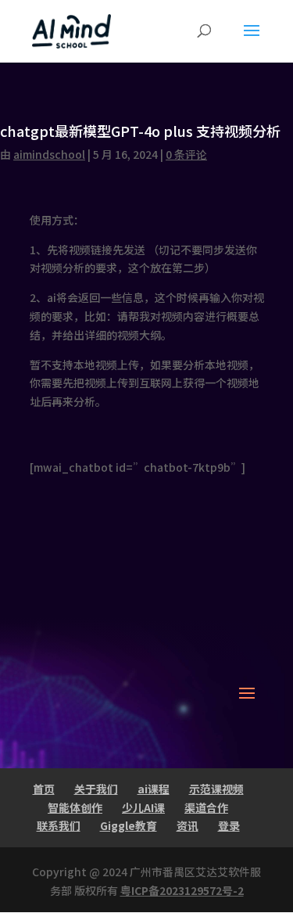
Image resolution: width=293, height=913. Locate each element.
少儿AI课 (143, 807)
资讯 (187, 825)
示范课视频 (216, 788)
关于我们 (96, 788)
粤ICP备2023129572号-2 (182, 890)
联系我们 (58, 825)
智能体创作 (75, 807)
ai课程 (154, 788)
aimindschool (49, 154)
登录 (229, 825)
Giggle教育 (128, 825)
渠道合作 (206, 807)
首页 (44, 788)
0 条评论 (186, 154)
